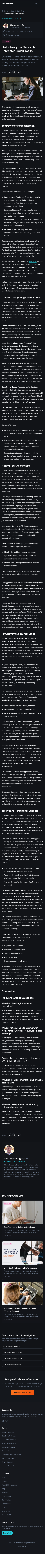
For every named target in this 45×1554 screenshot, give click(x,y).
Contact (5, 1507)
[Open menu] (41, 3)
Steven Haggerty (17, 25)
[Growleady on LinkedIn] (3, 1421)
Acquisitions (6, 1511)
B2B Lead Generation (9, 1443)
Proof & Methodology (9, 1485)
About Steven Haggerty (14, 1158)
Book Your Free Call (20, 1392)
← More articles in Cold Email (11, 18)
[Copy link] (19, 72)
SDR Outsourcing (8, 1458)
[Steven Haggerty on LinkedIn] (27, 1158)
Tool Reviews (6, 1496)
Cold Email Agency (8, 1432)
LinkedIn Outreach (8, 1466)
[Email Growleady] (6, 1421)
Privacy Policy (22, 1546)
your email (33, 261)
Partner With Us (7, 1515)
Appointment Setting (9, 1440)
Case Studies (6, 1500)
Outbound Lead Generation (11, 1454)
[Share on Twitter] (14, 72)
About (4, 1477)
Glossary (5, 1492)
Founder (5, 1481)
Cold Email (20, 11)
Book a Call (7, 1533)
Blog (12, 11)
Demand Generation (9, 1451)
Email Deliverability (8, 1462)
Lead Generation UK (8, 1447)
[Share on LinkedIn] (10, 72)
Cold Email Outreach (9, 1436)
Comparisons (6, 1504)
